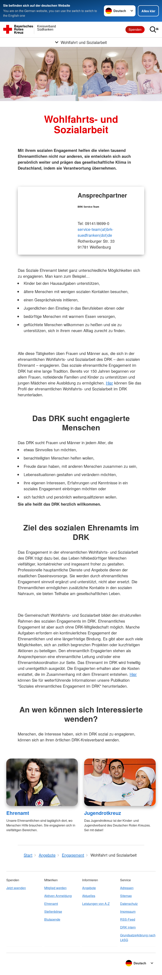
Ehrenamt (17, 812)
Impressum (128, 911)
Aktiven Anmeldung (58, 895)
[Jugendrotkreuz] (120, 782)
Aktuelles (88, 895)
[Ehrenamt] (42, 782)
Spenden (135, 29)
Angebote (89, 888)
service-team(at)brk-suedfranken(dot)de (95, 232)
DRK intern (128, 927)
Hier (109, 383)
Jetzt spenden (16, 888)
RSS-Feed (127, 919)
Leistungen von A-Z (96, 903)
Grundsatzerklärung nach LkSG (137, 937)
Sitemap (126, 895)
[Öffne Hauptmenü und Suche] (154, 29)
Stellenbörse (53, 911)
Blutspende (52, 919)
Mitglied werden (55, 888)
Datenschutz (129, 903)
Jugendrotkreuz (102, 812)
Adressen (127, 888)
